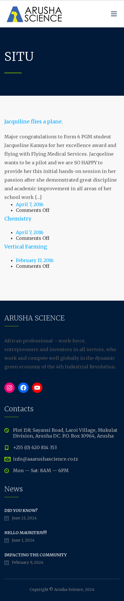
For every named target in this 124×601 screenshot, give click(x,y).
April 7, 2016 (30, 204)
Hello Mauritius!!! (25, 532)
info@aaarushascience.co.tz (45, 459)
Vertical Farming (25, 246)
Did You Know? (20, 510)
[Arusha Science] (34, 13)
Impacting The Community (35, 554)
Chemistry (17, 218)
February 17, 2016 (35, 260)
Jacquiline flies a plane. (33, 121)
